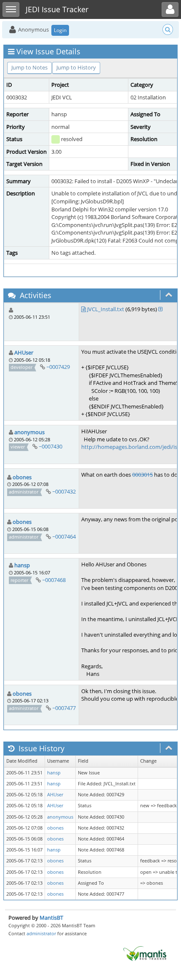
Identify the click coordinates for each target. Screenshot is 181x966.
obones (22, 477)
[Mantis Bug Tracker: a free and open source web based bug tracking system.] (144, 953)
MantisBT (51, 917)
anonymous (29, 432)
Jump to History (76, 67)
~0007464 (64, 536)
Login (60, 30)
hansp (22, 565)
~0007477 (64, 708)
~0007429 (58, 367)
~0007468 (54, 580)
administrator (41, 933)
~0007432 (64, 491)
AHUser (23, 352)
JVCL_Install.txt (105, 309)
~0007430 (50, 446)
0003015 (142, 474)
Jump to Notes (29, 67)
